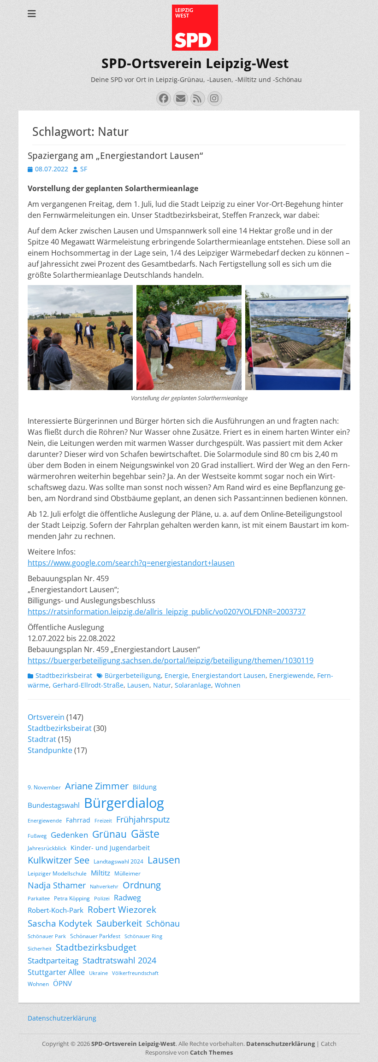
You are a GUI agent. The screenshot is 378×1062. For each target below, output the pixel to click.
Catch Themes (211, 1052)
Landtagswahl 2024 (118, 861)
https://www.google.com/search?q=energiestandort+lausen (131, 563)
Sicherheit (40, 948)
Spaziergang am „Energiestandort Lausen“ (115, 155)
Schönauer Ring (143, 936)
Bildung (145, 786)
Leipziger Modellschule (57, 873)
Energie (176, 675)
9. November (44, 787)
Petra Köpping (72, 898)
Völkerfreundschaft (135, 973)
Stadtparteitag (53, 960)
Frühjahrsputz (143, 819)
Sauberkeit (119, 923)
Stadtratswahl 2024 (119, 960)
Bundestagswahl (54, 805)
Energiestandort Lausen (229, 675)
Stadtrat (42, 739)
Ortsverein (46, 717)
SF (83, 168)
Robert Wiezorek (122, 909)
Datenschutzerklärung (62, 1018)
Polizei (102, 898)
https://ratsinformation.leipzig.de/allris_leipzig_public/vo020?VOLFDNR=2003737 (167, 612)
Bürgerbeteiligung (133, 675)
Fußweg (37, 836)
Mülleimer (127, 873)
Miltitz (100, 872)
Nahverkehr (104, 886)
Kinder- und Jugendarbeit (110, 847)
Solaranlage (193, 685)
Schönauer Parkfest (95, 936)
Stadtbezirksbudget (96, 947)
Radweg (127, 898)
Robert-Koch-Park (55, 910)
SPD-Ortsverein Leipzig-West (195, 63)
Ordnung (142, 885)
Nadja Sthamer (57, 885)
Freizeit (103, 820)
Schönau (163, 923)
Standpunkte (50, 750)
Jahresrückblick (47, 848)
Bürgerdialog (124, 803)
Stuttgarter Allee (56, 972)
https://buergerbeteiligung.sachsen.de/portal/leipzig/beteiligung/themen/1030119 (170, 660)
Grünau (109, 834)
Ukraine (98, 973)
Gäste (145, 833)
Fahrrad (78, 820)
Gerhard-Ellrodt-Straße (88, 685)
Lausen (138, 685)
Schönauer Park (47, 936)
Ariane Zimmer (97, 785)
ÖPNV (62, 983)
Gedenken (69, 834)
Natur (162, 685)
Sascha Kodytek (60, 923)
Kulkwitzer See (58, 860)
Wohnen (228, 685)
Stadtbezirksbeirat (63, 675)
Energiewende (291, 675)
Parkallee (39, 898)
